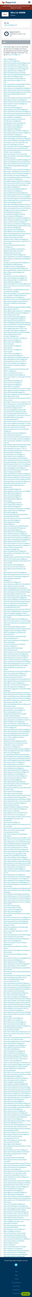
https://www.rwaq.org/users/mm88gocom (16, 640)
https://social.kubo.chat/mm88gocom (14, 375)
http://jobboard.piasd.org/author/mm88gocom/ (17, 181)
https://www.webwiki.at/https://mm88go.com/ (17, 859)
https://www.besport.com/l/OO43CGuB (15, 154)
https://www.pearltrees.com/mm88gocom (15, 921)
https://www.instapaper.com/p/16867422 (15, 301)
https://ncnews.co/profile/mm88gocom (15, 803)
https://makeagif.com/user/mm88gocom (15, 359)
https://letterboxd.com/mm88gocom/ (14, 326)
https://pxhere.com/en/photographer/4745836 (17, 840)
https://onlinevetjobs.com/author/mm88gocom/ (17, 473)
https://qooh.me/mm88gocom (18, 809)
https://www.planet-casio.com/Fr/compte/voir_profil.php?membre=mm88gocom (14, 644)
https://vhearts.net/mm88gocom (13, 791)
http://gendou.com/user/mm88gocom (14, 123)
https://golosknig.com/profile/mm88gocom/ (16, 357)
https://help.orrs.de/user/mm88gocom (14, 433)
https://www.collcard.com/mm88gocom (15, 1167)
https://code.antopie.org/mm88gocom (14, 317)
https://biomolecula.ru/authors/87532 (14, 594)
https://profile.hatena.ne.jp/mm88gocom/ (15, 193)
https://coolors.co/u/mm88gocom (13, 1018)
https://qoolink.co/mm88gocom (12, 117)
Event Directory (16, 1282)
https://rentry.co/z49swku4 (11, 811)
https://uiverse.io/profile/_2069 (12, 702)
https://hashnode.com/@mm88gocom (14, 78)
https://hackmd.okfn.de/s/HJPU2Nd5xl (14, 1210)
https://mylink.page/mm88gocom (13, 504)
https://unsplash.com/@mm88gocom (14, 869)
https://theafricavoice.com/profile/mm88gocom (17, 169)
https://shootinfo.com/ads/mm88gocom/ (15, 776)
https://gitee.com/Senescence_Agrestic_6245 (16, 402)
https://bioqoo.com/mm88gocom (13, 125)
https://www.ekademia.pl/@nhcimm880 (15, 136)
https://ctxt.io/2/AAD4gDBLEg (12, 940)
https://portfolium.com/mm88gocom (14, 454)
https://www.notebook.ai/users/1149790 (15, 847)
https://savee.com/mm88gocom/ (13, 909)
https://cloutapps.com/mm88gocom (14, 721)
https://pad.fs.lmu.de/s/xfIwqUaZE (13, 1217)
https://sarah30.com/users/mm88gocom (15, 338)
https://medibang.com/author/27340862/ (15, 665)
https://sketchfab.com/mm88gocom (14, 1043)
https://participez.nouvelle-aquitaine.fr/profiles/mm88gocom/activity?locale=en (16, 807)
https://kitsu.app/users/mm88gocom (14, 687)
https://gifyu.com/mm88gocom (12, 1144)
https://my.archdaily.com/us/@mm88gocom (16, 882)
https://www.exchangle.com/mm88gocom (15, 997)
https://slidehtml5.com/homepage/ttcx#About (17, 880)
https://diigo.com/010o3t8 (11, 396)
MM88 (5, 47)
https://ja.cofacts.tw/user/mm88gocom (15, 276)
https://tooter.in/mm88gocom (12, 227)
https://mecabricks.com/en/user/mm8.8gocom (17, 671)
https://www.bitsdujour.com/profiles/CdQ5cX (16, 293)
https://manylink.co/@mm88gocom (13, 1082)
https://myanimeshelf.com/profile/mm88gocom (17, 1095)
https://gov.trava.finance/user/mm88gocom (16, 685)
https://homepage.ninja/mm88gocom (14, 319)
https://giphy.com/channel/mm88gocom (15, 1192)
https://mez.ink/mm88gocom (11, 520)
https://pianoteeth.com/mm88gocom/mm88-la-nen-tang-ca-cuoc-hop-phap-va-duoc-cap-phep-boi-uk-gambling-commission (16, 1173)
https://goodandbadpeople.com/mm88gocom (16, 1097)
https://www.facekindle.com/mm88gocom (15, 1206)
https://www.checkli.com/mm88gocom (14, 1024)
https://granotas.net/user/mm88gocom (15, 572)
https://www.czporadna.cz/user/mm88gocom (16, 146)
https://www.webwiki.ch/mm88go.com (14, 528)
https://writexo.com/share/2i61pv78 (14, 567)
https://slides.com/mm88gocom (12, 191)
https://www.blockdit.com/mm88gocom (15, 446)
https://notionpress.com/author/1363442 (15, 658)
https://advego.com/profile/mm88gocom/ (15, 109)
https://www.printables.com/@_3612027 (15, 1126)
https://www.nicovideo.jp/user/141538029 (16, 470)
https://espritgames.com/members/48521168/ (17, 720)
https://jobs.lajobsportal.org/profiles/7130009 (17, 1121)
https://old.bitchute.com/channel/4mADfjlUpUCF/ (17, 256)
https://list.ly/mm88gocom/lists (12, 202)
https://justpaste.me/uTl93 (11, 315)
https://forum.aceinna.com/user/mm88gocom (16, 917)
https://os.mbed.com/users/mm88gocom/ (15, 849)
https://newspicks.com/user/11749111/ (15, 448)
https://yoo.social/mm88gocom (12, 780)
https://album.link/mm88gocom (12, 493)
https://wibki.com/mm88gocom (12, 342)
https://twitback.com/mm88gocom (13, 768)
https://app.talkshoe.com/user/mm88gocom (16, 313)
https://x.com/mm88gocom (11, 61)
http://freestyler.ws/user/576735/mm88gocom (17, 464)
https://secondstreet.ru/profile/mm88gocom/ (16, 160)
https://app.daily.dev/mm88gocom (13, 1194)
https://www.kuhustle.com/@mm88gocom (15, 723)
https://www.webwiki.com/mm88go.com (15, 278)
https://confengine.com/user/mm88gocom (15, 69)
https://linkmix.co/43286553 (11, 386)
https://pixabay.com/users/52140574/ (14, 361)
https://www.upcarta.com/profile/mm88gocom (17, 987)
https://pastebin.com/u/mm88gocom (14, 710)
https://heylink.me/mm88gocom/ (13, 380)
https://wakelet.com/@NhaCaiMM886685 (15, 1084)
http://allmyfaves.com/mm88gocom (13, 297)
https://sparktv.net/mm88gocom (13, 1109)
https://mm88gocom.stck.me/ (12, 1231)
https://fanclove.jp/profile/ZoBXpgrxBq (14, 597)
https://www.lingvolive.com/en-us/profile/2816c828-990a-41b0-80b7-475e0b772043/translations (15, 714)
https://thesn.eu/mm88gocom (12, 1169)
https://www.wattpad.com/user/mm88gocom (16, 1115)
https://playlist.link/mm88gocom (12, 499)
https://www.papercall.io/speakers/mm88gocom (17, 508)
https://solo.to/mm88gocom (11, 822)
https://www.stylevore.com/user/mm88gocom (17, 543)
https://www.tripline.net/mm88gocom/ (14, 673)
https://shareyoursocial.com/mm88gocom (15, 654)
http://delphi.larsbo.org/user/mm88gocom (15, 1078)
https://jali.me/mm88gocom (20, 210)
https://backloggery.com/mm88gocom (14, 468)
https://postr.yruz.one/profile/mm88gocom (16, 576)
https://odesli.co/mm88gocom (12, 506)
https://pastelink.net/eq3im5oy (12, 435)
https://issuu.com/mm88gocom (12, 382)
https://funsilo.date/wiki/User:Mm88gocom (16, 770)
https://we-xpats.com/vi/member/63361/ (15, 603)
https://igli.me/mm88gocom (11, 187)
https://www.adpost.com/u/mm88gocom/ (15, 619)
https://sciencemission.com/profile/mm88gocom (17, 1181)
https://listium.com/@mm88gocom (13, 1101)
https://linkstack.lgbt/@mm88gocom (14, 392)
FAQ (16, 1271)
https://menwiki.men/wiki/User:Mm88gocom (16, 938)
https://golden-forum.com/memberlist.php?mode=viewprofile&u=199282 (12, 905)
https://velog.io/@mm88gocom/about (14, 627)
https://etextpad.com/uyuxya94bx (13, 937)
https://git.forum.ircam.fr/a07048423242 (15, 813)
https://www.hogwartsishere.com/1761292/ (16, 574)
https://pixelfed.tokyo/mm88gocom (13, 1188)
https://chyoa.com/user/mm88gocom (14, 1111)
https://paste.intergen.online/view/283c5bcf (16, 1152)
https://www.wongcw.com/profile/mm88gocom (17, 1196)
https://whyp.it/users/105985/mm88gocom (16, 131)
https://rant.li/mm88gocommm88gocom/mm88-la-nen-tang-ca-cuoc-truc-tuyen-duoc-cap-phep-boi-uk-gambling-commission (17, 142)
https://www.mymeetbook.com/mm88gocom (16, 919)
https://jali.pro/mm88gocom (18, 330)
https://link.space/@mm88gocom (13, 355)
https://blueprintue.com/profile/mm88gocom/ (16, 1103)
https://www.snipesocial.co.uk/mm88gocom (16, 185)
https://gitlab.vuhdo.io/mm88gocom (13, 86)
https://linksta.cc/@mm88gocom (12, 127)
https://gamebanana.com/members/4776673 (16, 415)
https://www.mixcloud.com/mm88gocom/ (15, 1113)
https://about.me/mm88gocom (12, 384)
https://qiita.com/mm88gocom (12, 911)
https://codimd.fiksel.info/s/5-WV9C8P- (14, 1246)
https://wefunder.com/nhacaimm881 (14, 991)
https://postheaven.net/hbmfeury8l (13, 1157)
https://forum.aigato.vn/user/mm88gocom (15, 1186)
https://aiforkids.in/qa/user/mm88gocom (15, 534)
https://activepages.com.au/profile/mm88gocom (17, 592)
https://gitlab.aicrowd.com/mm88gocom (15, 100)
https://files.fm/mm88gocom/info (13, 76)
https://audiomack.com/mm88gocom (14, 874)
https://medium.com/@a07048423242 (14, 295)
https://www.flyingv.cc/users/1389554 (14, 966)
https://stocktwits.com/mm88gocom (14, 1053)
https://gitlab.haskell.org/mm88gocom (14, 782)
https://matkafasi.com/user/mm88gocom (15, 1150)
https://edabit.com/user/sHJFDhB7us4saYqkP (16, 1006)
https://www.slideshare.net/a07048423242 (16, 733)
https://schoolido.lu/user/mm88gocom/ (15, 551)
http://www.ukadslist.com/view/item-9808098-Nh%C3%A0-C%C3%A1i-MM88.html (14, 251)
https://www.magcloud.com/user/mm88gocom (17, 394)
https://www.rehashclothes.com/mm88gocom (16, 535)
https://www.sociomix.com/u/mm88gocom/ (16, 656)
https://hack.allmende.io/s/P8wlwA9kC (14, 1252)
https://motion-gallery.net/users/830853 (15, 458)
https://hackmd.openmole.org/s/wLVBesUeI (16, 1250)
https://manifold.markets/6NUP (12, 785)
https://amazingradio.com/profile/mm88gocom (17, 750)
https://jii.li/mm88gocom (10, 512)
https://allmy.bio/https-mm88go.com (14, 71)
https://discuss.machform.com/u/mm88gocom (17, 731)
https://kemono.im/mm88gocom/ (13, 960)
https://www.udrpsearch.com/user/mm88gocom (17, 196)
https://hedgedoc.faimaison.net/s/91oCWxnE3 (17, 1219)
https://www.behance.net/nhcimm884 (14, 73)
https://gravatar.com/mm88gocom (13, 229)
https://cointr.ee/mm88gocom (12, 340)
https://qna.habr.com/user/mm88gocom (15, 103)
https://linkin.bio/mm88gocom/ (12, 282)
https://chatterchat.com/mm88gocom (14, 814)
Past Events (16, 1286)
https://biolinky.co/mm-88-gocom (13, 1008)
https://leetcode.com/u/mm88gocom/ (14, 867)
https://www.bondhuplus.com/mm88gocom (16, 878)
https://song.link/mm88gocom (12, 489)
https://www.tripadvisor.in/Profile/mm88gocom (17, 898)
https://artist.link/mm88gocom (12, 495)
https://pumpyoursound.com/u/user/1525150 (16, 609)
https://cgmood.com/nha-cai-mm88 (13, 586)
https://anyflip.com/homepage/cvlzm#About (16, 894)
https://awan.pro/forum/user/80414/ (14, 320)
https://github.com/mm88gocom (13, 1020)
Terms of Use (16, 1293)
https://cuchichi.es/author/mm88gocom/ (15, 222)
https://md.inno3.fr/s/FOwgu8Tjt (13, 1248)
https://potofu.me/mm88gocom (12, 452)
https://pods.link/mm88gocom (12, 497)
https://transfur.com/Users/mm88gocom (15, 175)
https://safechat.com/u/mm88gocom (14, 774)
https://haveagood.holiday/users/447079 (15, 1057)
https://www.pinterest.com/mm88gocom (15, 65)
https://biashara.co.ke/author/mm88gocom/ (16, 772)
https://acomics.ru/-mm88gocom (13, 179)
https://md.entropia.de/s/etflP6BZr (13, 1241)
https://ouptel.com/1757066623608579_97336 (17, 1200)
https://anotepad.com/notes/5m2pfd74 (15, 845)
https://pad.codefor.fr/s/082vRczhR (13, 1256)
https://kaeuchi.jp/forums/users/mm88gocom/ (17, 133)
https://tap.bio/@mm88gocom (12, 530)
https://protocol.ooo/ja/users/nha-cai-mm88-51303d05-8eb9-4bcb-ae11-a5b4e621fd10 (14, 485)
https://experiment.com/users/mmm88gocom (17, 111)
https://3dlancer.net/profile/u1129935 (14, 541)
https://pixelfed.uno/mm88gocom (13, 1190)
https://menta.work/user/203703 (13, 373)
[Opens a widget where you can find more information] (25, 1294)
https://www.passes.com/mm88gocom (14, 1080)
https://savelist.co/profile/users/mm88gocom (16, 220)
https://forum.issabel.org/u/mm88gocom (15, 559)
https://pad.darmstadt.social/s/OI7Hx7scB (16, 1216)
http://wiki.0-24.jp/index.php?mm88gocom (15, 993)
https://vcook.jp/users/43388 (12, 472)
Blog (16, 1275)
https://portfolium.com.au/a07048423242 (15, 148)
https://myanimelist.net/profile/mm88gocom (16, 983)
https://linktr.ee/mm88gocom (12, 582)
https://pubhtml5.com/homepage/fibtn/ (15, 797)
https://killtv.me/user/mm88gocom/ (13, 683)
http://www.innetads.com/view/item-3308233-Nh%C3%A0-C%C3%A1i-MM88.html (14, 237)
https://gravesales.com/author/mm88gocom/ (16, 481)
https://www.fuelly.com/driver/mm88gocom (16, 783)
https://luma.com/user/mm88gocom (14, 762)
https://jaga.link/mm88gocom (12, 129)
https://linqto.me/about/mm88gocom (14, 995)
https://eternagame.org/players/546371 (15, 613)
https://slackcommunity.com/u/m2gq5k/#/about (17, 958)
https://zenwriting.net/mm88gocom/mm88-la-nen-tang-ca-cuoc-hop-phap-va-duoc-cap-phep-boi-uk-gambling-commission (16, 853)
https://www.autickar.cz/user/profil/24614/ (16, 1132)
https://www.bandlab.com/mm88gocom (15, 363)
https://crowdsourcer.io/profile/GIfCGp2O (15, 526)
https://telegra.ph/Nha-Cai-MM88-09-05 (15, 280)
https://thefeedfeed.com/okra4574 (13, 764)
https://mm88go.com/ (10, 25)
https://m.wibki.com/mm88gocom (13, 216)
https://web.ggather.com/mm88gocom (14, 1045)
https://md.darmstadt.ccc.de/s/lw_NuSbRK (15, 1214)
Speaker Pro (16, 1290)
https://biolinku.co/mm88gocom (12, 134)
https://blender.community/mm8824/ (14, 231)
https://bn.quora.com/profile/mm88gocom (15, 1212)
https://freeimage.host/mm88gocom (14, 1051)
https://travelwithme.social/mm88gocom (15, 1117)
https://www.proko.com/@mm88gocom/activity (17, 84)
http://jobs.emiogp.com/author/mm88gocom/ (16, 1026)
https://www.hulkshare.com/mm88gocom (15, 857)
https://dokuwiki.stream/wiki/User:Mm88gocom (17, 460)
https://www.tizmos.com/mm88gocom (14, 1022)
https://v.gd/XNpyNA (9, 1070)
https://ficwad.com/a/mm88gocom (13, 565)
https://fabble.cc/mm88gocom (19, 239)
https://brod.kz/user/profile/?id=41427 (14, 778)
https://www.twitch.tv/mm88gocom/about (15, 67)
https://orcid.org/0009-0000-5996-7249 (15, 413)
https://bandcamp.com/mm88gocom (14, 1229)
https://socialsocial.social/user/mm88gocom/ (16, 659)
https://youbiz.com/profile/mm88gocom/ (15, 1055)
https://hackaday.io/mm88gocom (13, 1076)
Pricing (16, 1279)
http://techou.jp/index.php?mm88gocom (15, 189)
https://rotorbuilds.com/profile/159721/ (15, 977)
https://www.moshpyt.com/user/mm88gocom (17, 466)
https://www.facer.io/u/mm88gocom (14, 456)
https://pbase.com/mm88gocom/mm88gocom (17, 88)
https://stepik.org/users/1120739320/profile (16, 896)
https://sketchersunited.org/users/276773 (16, 718)
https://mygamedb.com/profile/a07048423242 (17, 758)
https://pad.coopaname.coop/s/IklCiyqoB (15, 1254)
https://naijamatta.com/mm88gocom (14, 962)
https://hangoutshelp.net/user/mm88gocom (16, 1134)
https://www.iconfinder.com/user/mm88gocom (17, 439)
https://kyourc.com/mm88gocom (13, 1119)
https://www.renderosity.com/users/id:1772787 (17, 1031)
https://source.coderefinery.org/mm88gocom (16, 539)
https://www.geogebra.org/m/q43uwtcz (15, 588)
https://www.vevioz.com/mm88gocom (14, 532)
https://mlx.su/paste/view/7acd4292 (14, 427)
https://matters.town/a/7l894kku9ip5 (14, 510)
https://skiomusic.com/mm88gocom (13, 1099)
